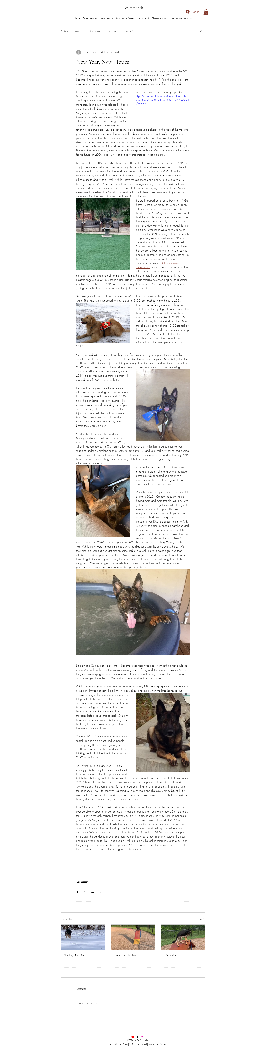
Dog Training (130, 30)
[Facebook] (137, 1039)
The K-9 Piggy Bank (75, 955)
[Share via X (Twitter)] (85, 892)
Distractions (170, 955)
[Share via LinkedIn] (92, 892)
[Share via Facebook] (77, 892)
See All (202, 918)
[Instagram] (142, 1039)
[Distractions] (183, 937)
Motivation (95, 30)
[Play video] (163, 109)
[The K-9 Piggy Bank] (83, 937)
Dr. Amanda (133, 7)
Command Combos (125, 955)
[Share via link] (100, 892)
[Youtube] (132, 1039)
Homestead (79, 30)
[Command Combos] (133, 937)
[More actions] (188, 52)
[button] (205, 12)
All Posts (64, 30)
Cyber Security (112, 30)
